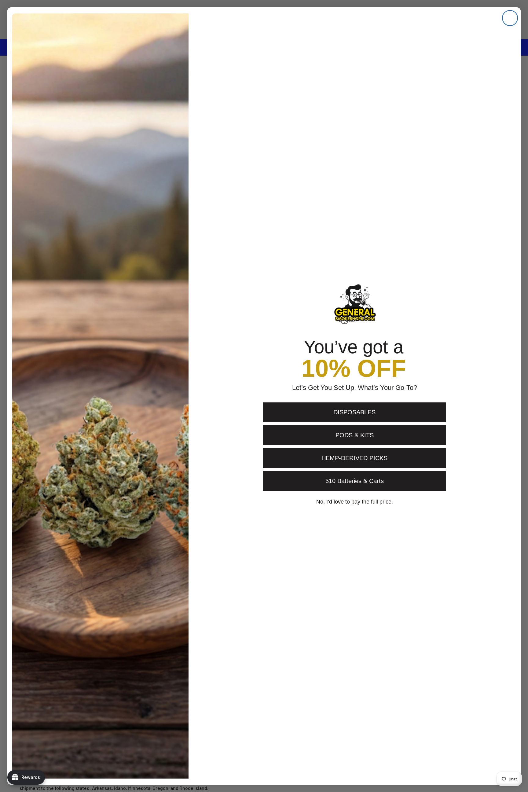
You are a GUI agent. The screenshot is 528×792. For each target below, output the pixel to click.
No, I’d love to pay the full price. (354, 502)
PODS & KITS (355, 435)
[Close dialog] (510, 18)
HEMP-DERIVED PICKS (354, 458)
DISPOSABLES (354, 412)
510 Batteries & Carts (354, 481)
